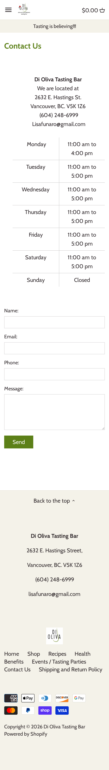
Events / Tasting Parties (59, 661)
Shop (33, 653)
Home (11, 653)
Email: (10, 337)
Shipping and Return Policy (70, 669)
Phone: (11, 363)
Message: (13, 389)
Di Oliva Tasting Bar (64, 727)
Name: (11, 311)
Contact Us (17, 669)
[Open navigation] (8, 10)
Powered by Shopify (25, 734)
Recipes (57, 653)
